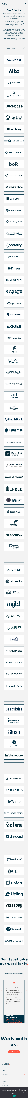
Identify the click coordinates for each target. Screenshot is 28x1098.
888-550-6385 (5, 1085)
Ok (14, 1095)
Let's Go (13, 1052)
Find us (4, 1084)
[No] (26, 1092)
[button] (26, 990)
